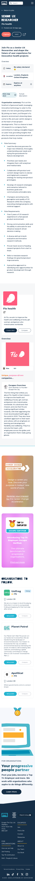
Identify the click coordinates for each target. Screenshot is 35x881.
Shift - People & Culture (10, 858)
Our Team (21, 849)
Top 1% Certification (8, 855)
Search (15, 3)
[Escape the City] (4, 3)
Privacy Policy (20, 869)
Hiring (28, 591)
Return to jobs (9, 10)
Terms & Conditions (9, 869)
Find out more (17, 562)
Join (19, 827)
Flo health (9, 308)
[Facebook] (17, 874)
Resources (21, 837)
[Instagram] (27, 874)
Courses (20, 834)
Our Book (21, 852)
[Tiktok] (13, 874)
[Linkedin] (8, 874)
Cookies (28, 869)
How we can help (7, 848)
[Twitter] (22, 874)
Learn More (11, 792)
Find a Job (21, 830)
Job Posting (6, 851)
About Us (21, 846)
